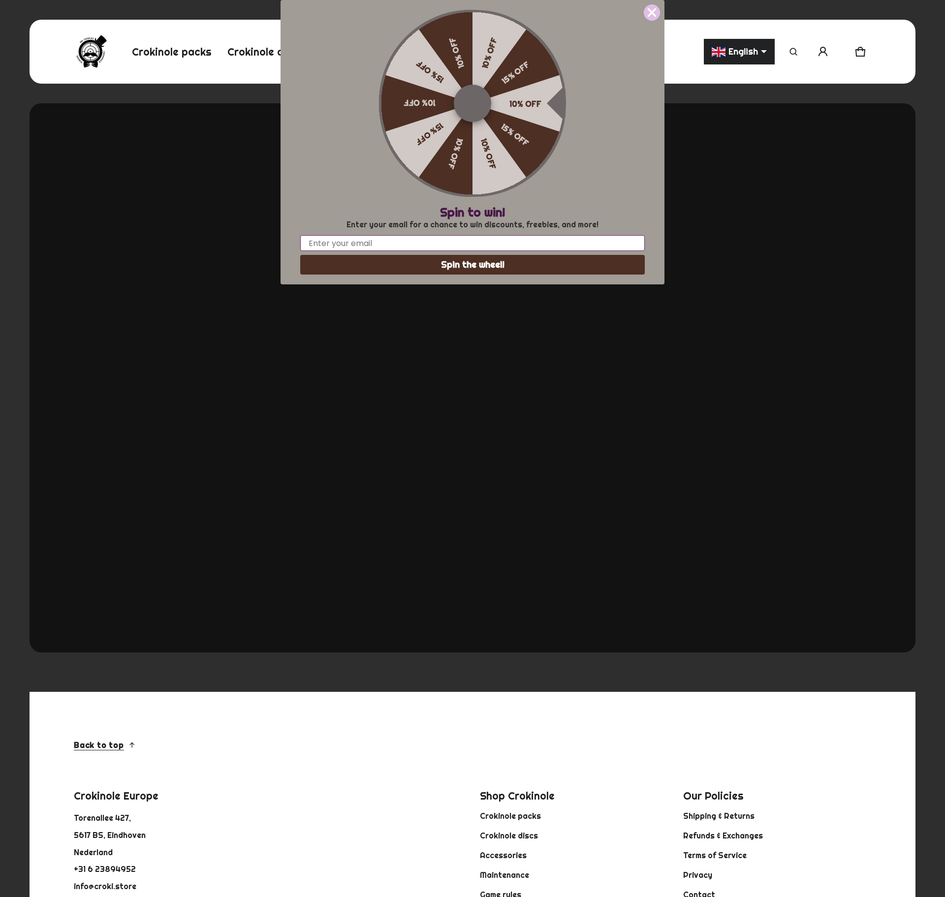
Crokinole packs (510, 816)
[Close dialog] (652, 12)
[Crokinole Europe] (91, 51)
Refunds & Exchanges (723, 835)
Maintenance (504, 875)
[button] (793, 51)
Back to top (99, 745)
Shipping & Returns (719, 816)
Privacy (697, 875)
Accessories (503, 855)
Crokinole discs (509, 835)
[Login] (823, 51)
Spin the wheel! (472, 264)
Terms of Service (715, 855)
